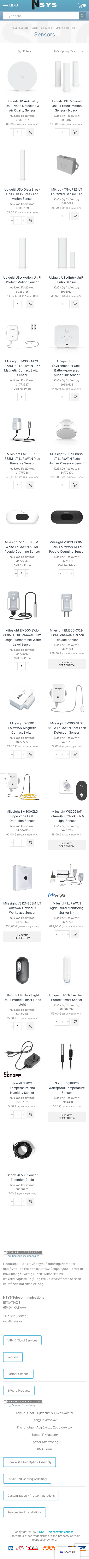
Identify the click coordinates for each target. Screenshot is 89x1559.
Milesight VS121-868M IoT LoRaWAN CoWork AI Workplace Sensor (22, 908)
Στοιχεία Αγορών (44, 1420)
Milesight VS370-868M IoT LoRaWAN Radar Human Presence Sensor (67, 458)
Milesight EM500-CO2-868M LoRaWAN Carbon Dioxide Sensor (66, 635)
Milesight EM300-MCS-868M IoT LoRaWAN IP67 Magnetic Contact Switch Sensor (22, 368)
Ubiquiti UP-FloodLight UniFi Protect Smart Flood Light (22, 999)
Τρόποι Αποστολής (44, 1442)
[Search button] (82, 15)
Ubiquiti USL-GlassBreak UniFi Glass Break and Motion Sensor (22, 194)
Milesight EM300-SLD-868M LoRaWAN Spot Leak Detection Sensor (67, 727)
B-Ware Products (18, 1390)
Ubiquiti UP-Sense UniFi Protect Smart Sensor (66, 997)
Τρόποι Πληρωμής (44, 1435)
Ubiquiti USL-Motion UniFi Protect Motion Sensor (22, 280)
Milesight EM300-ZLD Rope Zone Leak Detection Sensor (22, 816)
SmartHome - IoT (65, 27)
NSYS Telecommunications (56, 1531)
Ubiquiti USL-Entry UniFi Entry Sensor (66, 280)
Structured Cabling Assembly (27, 1479)
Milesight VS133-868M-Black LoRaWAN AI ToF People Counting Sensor (67, 546)
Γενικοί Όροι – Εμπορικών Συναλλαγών (44, 1413)
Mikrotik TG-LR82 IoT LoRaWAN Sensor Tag (66, 192)
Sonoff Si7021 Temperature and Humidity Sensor (22, 1087)
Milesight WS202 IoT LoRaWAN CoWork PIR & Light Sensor (67, 816)
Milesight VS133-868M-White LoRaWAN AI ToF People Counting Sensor (22, 546)
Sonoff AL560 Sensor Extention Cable (22, 1177)
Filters (27, 51)
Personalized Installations (24, 1512)
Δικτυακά (46, 27)
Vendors (12, 1357)
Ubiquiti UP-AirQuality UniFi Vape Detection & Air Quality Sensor (22, 105)
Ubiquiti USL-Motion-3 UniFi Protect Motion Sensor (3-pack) (67, 105)
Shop (35, 27)
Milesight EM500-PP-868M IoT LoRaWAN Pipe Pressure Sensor (22, 458)
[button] (30, 132)
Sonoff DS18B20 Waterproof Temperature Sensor (67, 1087)
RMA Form (44, 1449)
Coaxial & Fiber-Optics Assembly (29, 1462)
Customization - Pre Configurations (31, 1495)
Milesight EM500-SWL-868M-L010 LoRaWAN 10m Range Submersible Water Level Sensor (22, 637)
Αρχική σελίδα (20, 27)
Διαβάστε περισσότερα (67, 663)
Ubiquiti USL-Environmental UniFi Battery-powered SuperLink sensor (67, 368)
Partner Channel (18, 1374)
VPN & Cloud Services (22, 1340)
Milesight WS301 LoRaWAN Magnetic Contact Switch (22, 727)
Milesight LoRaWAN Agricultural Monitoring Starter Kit (67, 908)
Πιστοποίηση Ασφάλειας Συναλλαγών (44, 1427)
